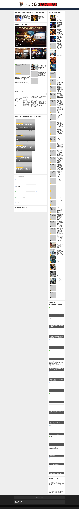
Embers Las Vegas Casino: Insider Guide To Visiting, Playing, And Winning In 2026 (53, 96)
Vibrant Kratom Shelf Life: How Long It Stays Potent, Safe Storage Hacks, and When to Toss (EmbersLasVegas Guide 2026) (34, 103)
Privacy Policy (33, 505)
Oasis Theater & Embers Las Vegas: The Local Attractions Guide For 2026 (42, 103)
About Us (44, 505)
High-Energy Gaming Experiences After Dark (56, 401)
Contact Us (48, 505)
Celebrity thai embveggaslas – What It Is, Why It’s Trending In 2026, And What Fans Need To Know (53, 224)
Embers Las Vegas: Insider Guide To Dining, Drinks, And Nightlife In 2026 (53, 131)
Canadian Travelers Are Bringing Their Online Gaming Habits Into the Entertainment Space (34, 81)
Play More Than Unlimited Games (54, 464)
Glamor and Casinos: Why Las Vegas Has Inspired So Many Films (23, 170)
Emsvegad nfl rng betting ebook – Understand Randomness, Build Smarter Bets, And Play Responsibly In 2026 (53, 174)
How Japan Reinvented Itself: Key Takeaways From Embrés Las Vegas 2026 (22, 55)
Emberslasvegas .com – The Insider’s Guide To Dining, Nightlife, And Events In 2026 (53, 181)
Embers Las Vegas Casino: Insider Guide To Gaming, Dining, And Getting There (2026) (53, 82)
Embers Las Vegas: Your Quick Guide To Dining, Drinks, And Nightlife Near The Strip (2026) (53, 18)
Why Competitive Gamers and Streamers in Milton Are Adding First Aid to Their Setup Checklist (39, 54)
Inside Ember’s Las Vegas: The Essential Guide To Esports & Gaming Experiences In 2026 (53, 25)
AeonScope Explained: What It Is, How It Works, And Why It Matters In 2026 (53, 252)
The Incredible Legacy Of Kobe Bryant (34, 18)
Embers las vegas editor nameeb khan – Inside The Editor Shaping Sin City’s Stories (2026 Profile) (53, 217)
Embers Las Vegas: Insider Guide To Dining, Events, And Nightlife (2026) (53, 124)
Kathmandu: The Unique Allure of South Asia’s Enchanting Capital (53, 245)
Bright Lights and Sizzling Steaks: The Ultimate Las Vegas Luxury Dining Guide (23, 159)
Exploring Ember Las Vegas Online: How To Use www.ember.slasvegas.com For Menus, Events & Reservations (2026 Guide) (26, 102)
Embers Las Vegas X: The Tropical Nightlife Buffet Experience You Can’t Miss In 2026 (24, 148)
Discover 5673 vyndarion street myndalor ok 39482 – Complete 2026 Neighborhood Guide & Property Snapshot (53, 117)
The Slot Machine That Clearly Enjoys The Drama (56, 358)
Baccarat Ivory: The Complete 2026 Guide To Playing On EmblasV (34, 67)
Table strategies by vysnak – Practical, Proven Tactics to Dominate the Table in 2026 (53, 203)
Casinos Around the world (20, 123)
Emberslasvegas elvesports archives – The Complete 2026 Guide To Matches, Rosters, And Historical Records (53, 231)
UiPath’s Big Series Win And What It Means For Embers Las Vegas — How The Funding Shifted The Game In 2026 (53, 167)
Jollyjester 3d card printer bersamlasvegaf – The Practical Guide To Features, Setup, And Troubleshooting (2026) (53, 210)
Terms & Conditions (39, 505)
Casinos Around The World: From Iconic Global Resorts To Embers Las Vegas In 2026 (53, 60)
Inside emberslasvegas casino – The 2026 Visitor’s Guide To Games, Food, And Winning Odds (53, 238)
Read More (17, 86)
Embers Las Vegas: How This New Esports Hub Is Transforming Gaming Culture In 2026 (53, 110)
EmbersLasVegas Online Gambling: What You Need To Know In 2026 (53, 53)
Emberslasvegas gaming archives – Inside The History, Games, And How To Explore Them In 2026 (53, 188)
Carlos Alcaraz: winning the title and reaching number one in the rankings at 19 (18, 18)
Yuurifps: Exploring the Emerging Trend (53, 288)
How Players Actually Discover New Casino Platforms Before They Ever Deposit (34, 74)
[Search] (63, 9)
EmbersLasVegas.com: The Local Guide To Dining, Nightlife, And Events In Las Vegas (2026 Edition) (18, 102)
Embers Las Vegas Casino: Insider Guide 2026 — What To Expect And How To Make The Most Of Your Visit (53, 103)
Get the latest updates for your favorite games (56, 473)
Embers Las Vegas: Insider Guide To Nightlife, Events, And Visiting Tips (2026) (53, 39)
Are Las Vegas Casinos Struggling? (54, 434)
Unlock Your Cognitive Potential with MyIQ (53, 274)
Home (30, 505)
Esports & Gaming (34, 50)
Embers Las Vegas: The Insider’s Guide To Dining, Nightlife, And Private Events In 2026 (53, 32)
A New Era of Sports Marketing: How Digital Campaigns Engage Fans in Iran (53, 259)
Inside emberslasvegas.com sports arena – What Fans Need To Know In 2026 (53, 146)
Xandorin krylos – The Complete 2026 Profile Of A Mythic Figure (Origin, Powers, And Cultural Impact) (53, 67)
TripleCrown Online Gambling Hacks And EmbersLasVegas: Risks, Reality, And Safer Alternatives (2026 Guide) (22, 69)
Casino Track (30, 210)
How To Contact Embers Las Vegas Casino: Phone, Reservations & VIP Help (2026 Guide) (53, 75)
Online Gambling (18, 73)
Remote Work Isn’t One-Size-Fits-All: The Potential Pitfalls (53, 267)
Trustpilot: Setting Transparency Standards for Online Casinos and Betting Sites (30, 36)
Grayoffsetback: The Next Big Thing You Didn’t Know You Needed (53, 281)
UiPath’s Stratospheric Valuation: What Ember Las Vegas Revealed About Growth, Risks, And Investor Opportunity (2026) (53, 89)
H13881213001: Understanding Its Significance (53, 295)
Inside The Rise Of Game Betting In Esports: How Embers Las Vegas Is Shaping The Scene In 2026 (53, 160)
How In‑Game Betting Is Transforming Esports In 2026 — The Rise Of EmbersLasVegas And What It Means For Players (53, 153)
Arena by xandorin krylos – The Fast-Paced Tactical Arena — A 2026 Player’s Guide (53, 195)
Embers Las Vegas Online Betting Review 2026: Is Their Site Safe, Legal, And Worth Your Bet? (53, 46)
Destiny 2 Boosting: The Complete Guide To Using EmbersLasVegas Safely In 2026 (53, 139)
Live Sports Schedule (52, 455)
